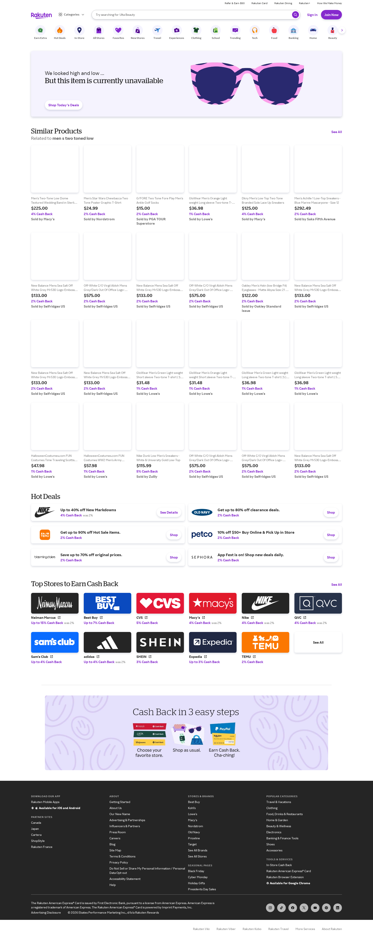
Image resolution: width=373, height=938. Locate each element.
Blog (112, 844)
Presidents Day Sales (202, 889)
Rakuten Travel (278, 929)
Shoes (270, 844)
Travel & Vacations (278, 802)
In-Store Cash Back (279, 865)
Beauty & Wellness (278, 826)
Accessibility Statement (125, 879)
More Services (305, 929)
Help (112, 885)
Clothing (271, 808)
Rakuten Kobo (252, 929)
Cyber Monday (198, 877)
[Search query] (295, 14)
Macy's (192, 820)
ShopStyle (38, 841)
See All (336, 132)
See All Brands (197, 850)
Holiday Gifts (196, 883)
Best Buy (194, 802)
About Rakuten (332, 929)
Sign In (312, 15)
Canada (36, 822)
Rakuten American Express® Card (288, 871)
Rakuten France (41, 847)
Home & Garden (277, 820)
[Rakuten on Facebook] (292, 907)
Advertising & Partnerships (127, 820)
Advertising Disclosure (46, 912)
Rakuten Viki (201, 929)
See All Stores (197, 856)
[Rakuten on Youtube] (315, 907)
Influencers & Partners (124, 826)
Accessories (274, 850)
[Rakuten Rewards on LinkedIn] (337, 907)
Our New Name (119, 814)
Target (192, 844)
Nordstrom (195, 826)
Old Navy (194, 832)
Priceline (194, 838)
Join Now (331, 15)
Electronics (273, 832)
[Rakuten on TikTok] (281, 907)
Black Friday (196, 871)
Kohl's (192, 808)
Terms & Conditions (122, 856)
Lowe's (192, 814)
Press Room (117, 832)
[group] (55, 183)
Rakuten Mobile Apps (45, 802)
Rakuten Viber (226, 929)
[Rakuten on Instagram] (270, 907)
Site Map (115, 850)
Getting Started (119, 802)
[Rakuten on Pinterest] (326, 907)
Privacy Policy (118, 862)
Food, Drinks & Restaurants (284, 814)
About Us (115, 808)
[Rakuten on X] (304, 907)
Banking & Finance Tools (282, 838)
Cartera (36, 834)
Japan (35, 828)
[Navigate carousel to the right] (341, 30)
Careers (114, 838)
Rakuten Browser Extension (285, 877)
